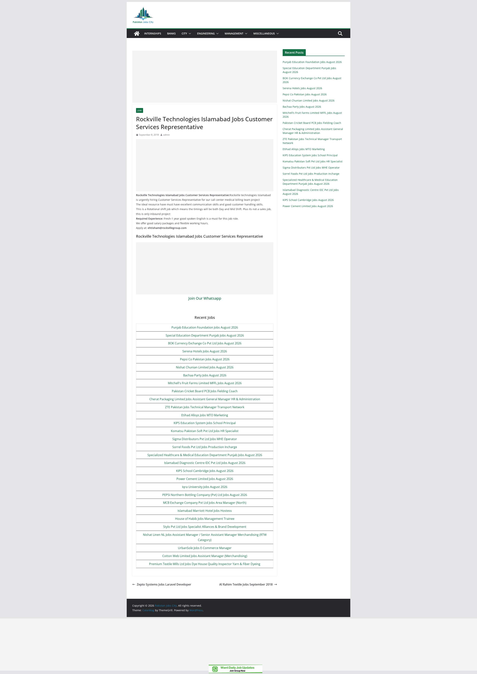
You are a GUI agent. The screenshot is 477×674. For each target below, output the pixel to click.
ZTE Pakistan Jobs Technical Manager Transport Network (204, 407)
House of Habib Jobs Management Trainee (204, 519)
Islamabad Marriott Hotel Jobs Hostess (205, 511)
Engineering (206, 33)
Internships (152, 33)
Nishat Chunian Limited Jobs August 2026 (204, 367)
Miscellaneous (264, 33)
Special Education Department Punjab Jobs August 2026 (205, 335)
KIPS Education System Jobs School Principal (205, 423)
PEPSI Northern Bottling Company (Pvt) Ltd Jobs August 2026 (204, 495)
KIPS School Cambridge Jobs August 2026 (204, 471)
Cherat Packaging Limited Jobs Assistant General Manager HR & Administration (204, 399)
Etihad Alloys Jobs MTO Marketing (204, 415)
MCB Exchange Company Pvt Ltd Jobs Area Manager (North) (204, 503)
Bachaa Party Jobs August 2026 (204, 375)
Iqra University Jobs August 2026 (204, 487)
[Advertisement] (204, 77)
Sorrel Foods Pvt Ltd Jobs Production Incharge (204, 447)
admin (166, 134)
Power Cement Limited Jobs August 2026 (204, 479)
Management (234, 33)
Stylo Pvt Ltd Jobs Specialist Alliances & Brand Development (204, 527)
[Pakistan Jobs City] (136, 33)
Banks (171, 33)
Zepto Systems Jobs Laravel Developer (164, 584)
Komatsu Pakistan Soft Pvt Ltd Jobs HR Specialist (204, 431)
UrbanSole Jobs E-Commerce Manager (205, 548)
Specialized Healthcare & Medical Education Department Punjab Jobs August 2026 (204, 455)
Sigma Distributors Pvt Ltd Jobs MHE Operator (204, 439)
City (184, 33)
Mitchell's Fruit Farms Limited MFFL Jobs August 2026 (205, 383)
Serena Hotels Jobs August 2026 (204, 351)
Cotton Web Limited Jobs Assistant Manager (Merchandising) (204, 556)
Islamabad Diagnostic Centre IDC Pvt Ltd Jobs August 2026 (204, 463)
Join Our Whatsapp (204, 298)
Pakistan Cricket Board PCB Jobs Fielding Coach (205, 391)
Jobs (140, 110)
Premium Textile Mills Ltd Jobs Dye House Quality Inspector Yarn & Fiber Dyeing (204, 564)
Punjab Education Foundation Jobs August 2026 (204, 327)
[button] (189, 33)
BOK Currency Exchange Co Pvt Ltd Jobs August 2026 (204, 343)
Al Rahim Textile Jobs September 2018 (246, 584)
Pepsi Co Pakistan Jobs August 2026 (205, 359)
